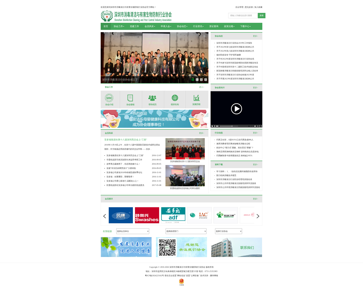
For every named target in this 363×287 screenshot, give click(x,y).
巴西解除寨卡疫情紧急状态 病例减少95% (234, 156)
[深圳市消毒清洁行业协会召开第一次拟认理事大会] (156, 63)
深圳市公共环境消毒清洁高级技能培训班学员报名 (238, 187)
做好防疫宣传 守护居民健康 (228, 55)
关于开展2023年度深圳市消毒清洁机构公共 (235, 79)
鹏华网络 (214, 276)
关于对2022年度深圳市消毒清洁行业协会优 (235, 59)
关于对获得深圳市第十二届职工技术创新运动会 (237, 67)
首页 (106, 26)
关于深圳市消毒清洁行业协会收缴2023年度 (235, 75)
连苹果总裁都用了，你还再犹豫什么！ (123, 164)
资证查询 (213, 26)
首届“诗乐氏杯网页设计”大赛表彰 (121, 168)
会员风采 (149, 26)
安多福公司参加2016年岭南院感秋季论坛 (124, 172)
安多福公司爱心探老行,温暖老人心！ (122, 181)
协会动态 (181, 26)
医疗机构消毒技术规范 (226, 175)
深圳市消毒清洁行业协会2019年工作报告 (234, 43)
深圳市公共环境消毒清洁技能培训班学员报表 (236, 183)
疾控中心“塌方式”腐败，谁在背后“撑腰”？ (235, 148)
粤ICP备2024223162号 (154, 276)
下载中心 (244, 26)
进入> (201, 87)
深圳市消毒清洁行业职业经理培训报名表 (234, 179)
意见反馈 (249, 7)
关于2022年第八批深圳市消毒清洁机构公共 (235, 51)
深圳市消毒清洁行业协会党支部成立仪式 (201, 79)
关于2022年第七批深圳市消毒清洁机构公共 (235, 47)
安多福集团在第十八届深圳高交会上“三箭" (125, 155)
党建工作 (134, 26)
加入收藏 (258, 7)
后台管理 (239, 7)
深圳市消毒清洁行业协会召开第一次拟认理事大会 (130, 79)
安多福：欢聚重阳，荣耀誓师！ (120, 177)
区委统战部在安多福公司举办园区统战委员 (125, 185)
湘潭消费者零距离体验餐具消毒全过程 (233, 144)
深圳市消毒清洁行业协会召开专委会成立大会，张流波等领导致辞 (205, 79)
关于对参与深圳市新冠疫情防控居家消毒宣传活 (237, 63)
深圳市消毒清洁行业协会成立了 (192, 79)
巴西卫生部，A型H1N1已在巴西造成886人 (234, 140)
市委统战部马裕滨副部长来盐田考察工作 (124, 160)
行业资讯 (197, 26)
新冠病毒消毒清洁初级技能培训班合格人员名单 (237, 71)
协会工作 (118, 26)
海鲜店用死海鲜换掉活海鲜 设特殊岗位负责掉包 (237, 152)
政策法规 (228, 26)
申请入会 (165, 26)
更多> (201, 133)
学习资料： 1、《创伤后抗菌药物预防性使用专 (237, 171)
